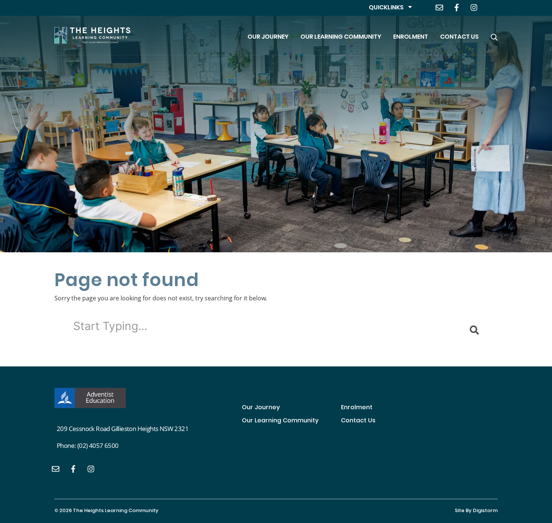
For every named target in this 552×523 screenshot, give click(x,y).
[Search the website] (494, 35)
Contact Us (459, 37)
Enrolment (410, 37)
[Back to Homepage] (92, 35)
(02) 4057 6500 (98, 445)
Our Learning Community (340, 37)
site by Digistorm (476, 511)
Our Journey (267, 37)
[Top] (90, 398)
